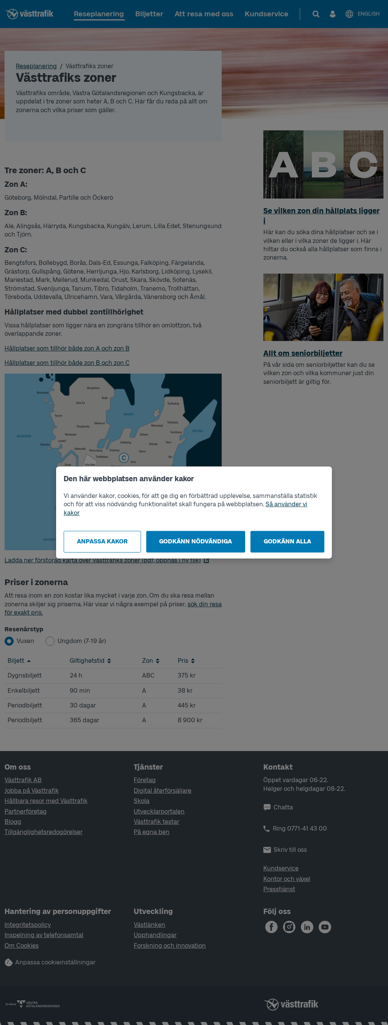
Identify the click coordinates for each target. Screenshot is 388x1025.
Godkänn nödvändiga (195, 541)
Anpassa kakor (102, 541)
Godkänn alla (287, 541)
